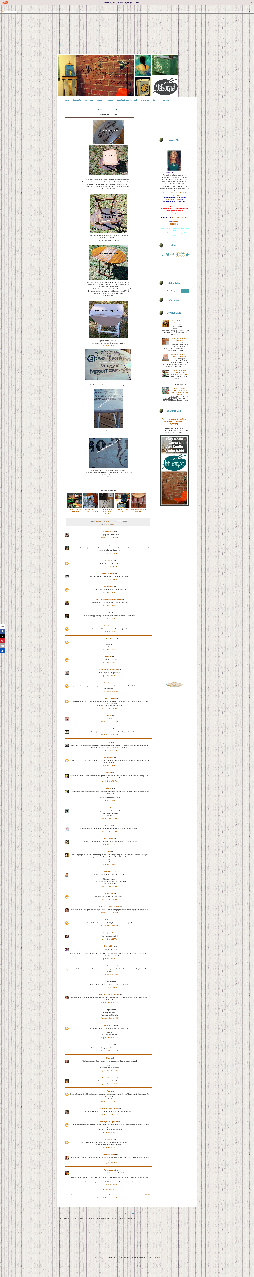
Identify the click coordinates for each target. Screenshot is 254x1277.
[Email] (2, 645)
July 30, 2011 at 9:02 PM (109, 959)
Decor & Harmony (108, 1078)
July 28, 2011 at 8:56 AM (109, 708)
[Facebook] (2, 631)
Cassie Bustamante (108, 573)
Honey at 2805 (108, 946)
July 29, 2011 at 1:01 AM (109, 818)
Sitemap (166, 100)
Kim (108, 852)
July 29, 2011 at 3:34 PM (109, 864)
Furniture (89, 100)
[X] (2, 636)
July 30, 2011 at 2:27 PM (109, 939)
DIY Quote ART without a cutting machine (106, 511)
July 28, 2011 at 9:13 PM (109, 801)
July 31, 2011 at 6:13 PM (109, 987)
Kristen (108, 716)
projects (113, 524)
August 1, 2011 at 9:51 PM (109, 1051)
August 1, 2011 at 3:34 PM (109, 1018)
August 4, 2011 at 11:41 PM (109, 1163)
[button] (127, 2)
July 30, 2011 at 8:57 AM (109, 886)
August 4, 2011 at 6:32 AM (109, 1114)
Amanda (108, 808)
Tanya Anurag (108, 1170)
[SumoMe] (2, 650)
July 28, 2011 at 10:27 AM (109, 722)
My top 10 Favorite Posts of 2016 (75, 510)
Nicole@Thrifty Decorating (108, 669)
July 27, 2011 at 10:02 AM (109, 538)
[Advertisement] (117, 22)
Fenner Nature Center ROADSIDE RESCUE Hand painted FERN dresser (179, 372)
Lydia (108, 613)
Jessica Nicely (108, 838)
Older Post (148, 1194)
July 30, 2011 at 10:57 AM (109, 913)
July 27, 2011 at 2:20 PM (109, 579)
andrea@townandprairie (108, 1122)
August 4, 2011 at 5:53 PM (109, 1132)
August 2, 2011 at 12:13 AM (109, 1071)
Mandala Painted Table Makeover (138, 510)
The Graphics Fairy (108, 345)
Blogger (157, 1257)
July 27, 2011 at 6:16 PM (109, 605)
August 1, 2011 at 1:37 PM (109, 1002)
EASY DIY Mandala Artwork (122, 510)
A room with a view (108, 698)
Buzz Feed (175, 222)
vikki (108, 742)
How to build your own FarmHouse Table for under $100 (179, 322)
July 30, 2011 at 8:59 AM (109, 899)
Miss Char (108, 825)
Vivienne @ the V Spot (108, 933)
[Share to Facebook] (124, 521)
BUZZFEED (174, 224)
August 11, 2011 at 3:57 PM (109, 1185)
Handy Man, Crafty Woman (108, 1108)
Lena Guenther (108, 531)
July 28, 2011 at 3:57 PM (109, 750)
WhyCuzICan (108, 871)
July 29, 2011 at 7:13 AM (109, 831)
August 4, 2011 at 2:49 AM (109, 1101)
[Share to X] (122, 521)
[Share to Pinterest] (126, 521)
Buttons (156, 100)
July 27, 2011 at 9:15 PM (109, 662)
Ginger (108, 773)
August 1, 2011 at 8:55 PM (109, 1038)
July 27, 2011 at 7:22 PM (109, 619)
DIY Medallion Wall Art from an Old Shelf (91, 510)
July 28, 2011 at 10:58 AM (109, 735)
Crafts (110, 100)
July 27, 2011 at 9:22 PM (109, 676)
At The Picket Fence (108, 966)
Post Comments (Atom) (112, 1198)
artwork (108, 524)
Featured (145, 100)
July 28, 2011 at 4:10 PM (109, 765)
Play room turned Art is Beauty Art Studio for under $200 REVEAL (174, 421)
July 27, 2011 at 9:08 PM (109, 649)
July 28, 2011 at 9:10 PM (109, 781)
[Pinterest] (2, 640)
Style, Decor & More (108, 639)
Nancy (108, 1058)
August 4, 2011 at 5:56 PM (109, 1147)
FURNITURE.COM (173, 199)
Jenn (108, 1091)
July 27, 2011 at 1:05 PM (109, 553)
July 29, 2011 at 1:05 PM (109, 844)
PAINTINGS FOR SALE (127, 100)
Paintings (100, 100)
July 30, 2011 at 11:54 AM (109, 926)
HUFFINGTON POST (180, 217)
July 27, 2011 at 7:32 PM (109, 632)
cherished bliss (108, 1025)
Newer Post (68, 1194)
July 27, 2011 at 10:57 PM (109, 691)
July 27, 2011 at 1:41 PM (109, 566)
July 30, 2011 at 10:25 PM (109, 974)
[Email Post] (114, 521)
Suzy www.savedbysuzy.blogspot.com (108, 599)
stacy (108, 545)
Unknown (108, 656)
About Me (77, 100)
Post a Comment (108, 1189)
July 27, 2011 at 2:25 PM (109, 592)
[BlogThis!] (120, 521)
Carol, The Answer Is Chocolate (108, 907)
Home (67, 100)
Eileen (108, 729)
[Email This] (118, 521)
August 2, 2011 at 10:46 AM (109, 1084)
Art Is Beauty (100, 521)
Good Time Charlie (108, 1154)
